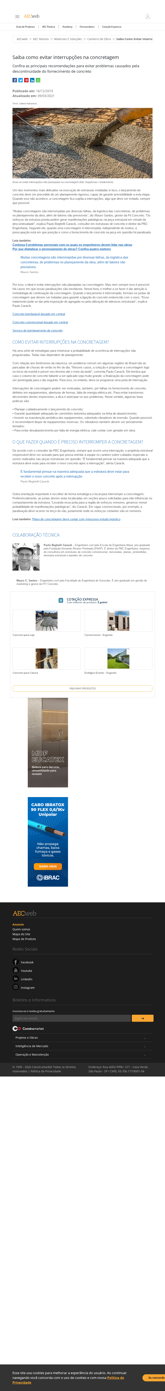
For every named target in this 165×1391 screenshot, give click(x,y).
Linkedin (26, 979)
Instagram (28, 988)
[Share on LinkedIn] (32, 81)
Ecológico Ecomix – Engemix (101, 672)
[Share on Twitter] (20, 81)
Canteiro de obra (99, 39)
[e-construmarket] (28, 1028)
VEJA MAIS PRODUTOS (82, 688)
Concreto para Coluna (25, 672)
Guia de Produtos (25, 26)
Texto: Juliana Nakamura (24, 103)
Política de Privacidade (46, 1071)
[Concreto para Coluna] (46, 658)
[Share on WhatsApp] (38, 81)
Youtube (26, 971)
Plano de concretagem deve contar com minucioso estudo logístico (76, 519)
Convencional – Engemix (99, 635)
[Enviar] (143, 1018)
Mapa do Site (21, 934)
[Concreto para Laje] (46, 621)
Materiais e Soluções (68, 39)
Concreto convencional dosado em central (40, 322)
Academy (67, 26)
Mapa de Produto (24, 939)
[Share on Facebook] (14, 81)
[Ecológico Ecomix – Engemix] (118, 658)
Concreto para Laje (24, 635)
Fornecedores (87, 26)
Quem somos (21, 929)
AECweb (22, 39)
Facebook (27, 962)
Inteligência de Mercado (31, 1046)
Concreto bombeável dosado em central (38, 314)
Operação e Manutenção (32, 1054)
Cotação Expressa (111, 26)
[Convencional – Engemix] (118, 621)
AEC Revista (48, 26)
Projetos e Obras (26, 1037)
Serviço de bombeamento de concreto (37, 330)
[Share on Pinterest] (26, 81)
